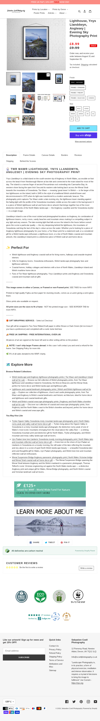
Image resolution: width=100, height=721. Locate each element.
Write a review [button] (86, 568)
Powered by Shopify (90, 708)
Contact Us (54, 646)
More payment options (83, 142)
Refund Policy (55, 653)
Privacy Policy (55, 649)
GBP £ (8, 702)
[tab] (11, 155)
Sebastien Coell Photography (72, 708)
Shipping (84, 64)
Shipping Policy (55, 657)
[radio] (77, 82)
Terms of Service (56, 660)
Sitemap (52, 670)
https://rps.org (77, 683)
